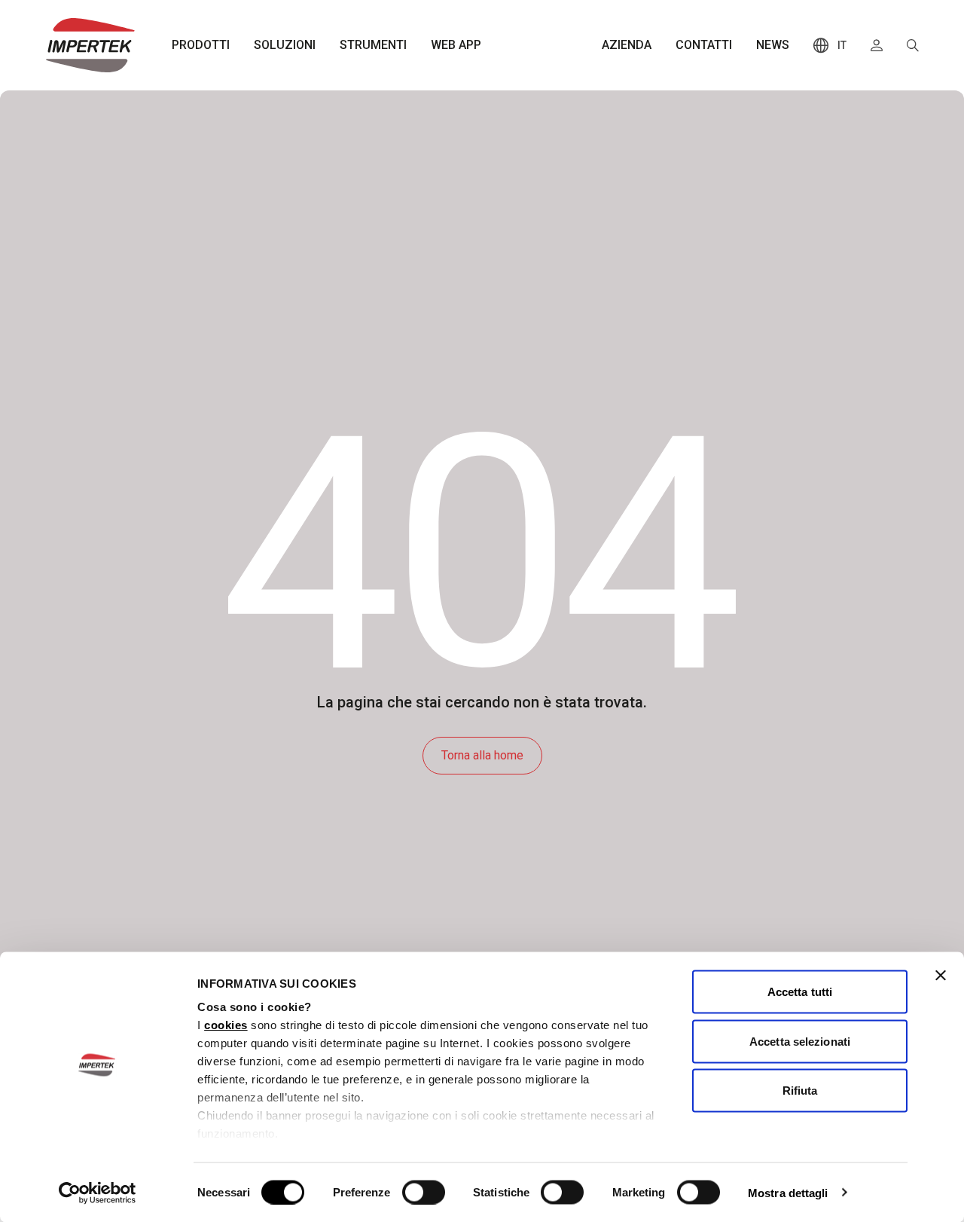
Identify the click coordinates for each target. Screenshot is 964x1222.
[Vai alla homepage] (90, 45)
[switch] (423, 1192)
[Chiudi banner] (940, 975)
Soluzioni (285, 45)
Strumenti (373, 45)
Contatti (704, 45)
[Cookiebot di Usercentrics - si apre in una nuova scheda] (97, 1192)
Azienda (626, 45)
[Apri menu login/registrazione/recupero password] (877, 45)
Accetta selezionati (799, 1040)
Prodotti (201, 45)
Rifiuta (800, 1090)
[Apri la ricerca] (913, 45)
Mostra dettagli (788, 1192)
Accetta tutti (799, 991)
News (772, 45)
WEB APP (456, 45)
